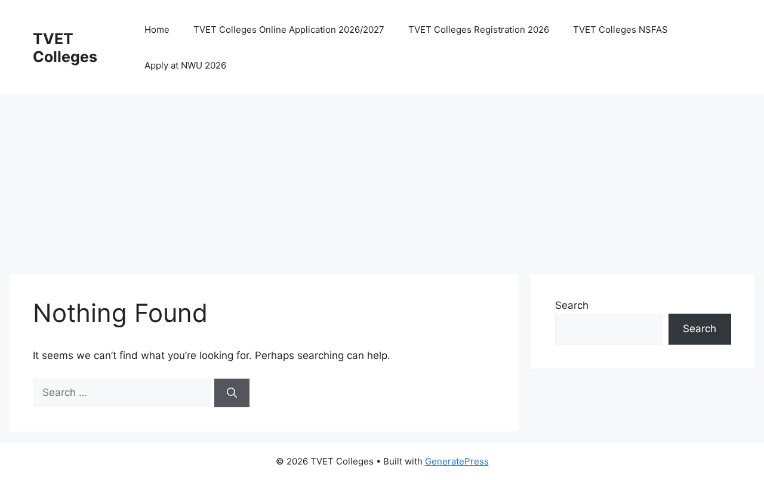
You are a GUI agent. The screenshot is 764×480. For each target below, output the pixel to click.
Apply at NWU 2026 (185, 65)
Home (157, 29)
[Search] (231, 393)
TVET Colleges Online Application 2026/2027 (288, 29)
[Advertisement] (367, 178)
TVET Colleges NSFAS (620, 29)
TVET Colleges (65, 48)
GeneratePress (457, 461)
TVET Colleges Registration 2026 (478, 29)
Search (572, 305)
